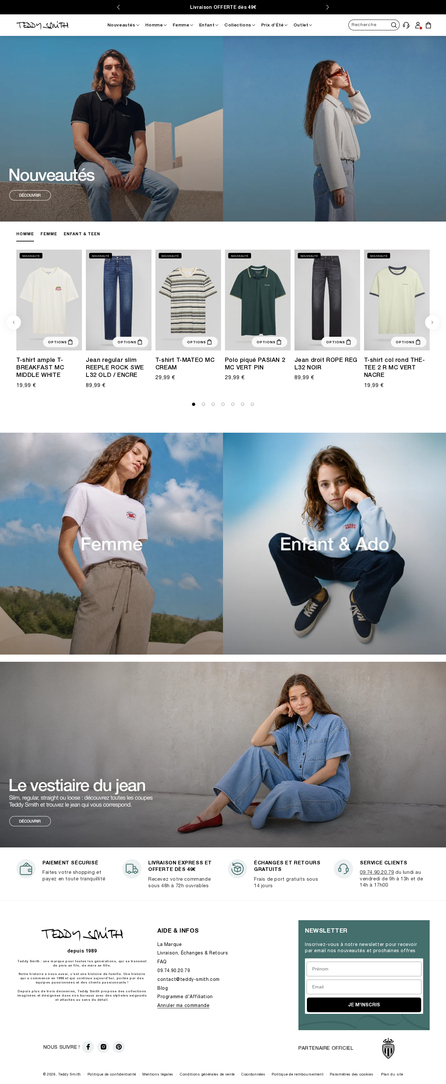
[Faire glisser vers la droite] (432, 322)
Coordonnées (253, 1074)
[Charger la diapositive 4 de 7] (223, 404)
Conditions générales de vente (207, 1074)
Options (57, 342)
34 (110, 344)
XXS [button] (32, 340)
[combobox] (374, 25)
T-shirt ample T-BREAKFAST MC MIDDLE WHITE (40, 367)
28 (106, 340)
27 (99, 340)
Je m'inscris (364, 1004)
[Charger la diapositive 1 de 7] (194, 404)
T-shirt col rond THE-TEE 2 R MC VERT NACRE (394, 367)
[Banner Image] (223, 219)
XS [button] (41, 340)
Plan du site (392, 1074)
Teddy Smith (69, 1074)
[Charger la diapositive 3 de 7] (213, 404)
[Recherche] (394, 25)
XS (378, 340)
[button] (406, 25)
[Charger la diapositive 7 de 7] (252, 404)
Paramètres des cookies (351, 1074)
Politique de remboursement (297, 1074)
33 (103, 344)
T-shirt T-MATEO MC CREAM (185, 363)
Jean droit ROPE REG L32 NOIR (326, 363)
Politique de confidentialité (112, 1074)
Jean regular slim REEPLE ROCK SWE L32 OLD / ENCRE (115, 367)
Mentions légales (157, 1074)
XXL (43, 344)
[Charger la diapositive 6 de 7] (242, 404)
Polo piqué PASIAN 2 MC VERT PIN (255, 363)
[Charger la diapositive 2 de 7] (203, 404)
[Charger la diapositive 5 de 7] (233, 404)
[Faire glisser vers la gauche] (14, 322)
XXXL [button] (250, 344)
